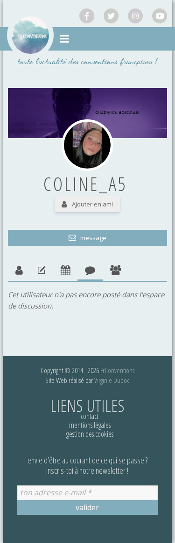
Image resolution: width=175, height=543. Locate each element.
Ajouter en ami (92, 204)
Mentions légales (90, 425)
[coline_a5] (87, 145)
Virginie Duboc (111, 380)
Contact (89, 416)
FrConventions (117, 370)
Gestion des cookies (89, 434)
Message (92, 238)
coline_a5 (85, 184)
